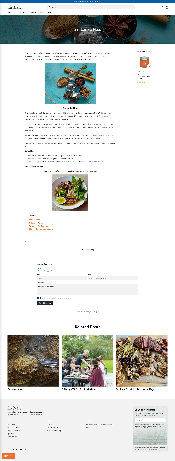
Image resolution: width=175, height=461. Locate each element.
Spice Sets (10, 434)
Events (88, 428)
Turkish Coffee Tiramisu (38, 226)
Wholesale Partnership (54, 431)
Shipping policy (163, 458)
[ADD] (149, 66)
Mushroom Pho (35, 220)
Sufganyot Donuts (36, 223)
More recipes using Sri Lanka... (41, 229)
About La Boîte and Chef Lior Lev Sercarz (99, 425)
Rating (39, 268)
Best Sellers (11, 425)
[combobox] (90, 7)
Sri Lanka (141, 71)
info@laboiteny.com (13, 414)
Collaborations (12, 437)
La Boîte (15, 458)
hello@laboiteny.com (36, 414)
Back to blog (89, 250)
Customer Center (52, 428)
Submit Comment (45, 303)
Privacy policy (152, 458)
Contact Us (50, 425)
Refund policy (130, 458)
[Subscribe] (163, 420)
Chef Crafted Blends (13, 428)
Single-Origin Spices (13, 431)
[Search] (49, 7)
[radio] (38, 271)
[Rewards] (8, 456)
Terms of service (141, 458)
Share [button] (28, 241)
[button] (10, 13)
